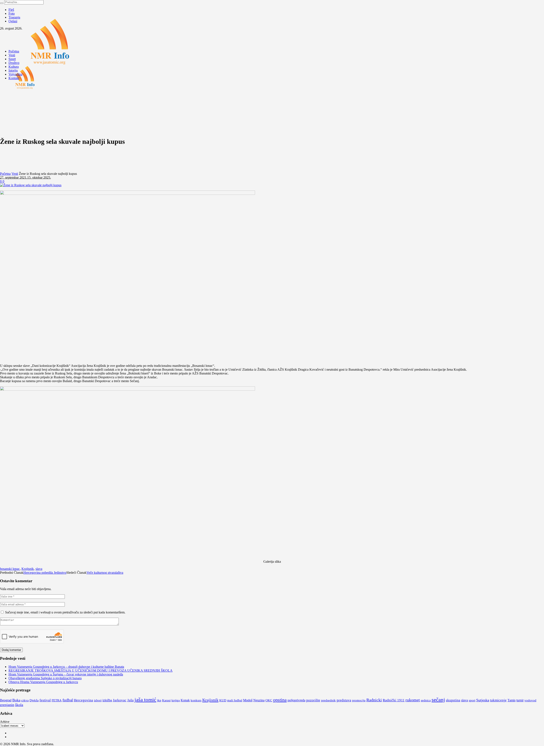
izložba (107, 700)
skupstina (453, 700)
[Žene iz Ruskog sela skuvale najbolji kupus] (30, 185)
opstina (280, 699)
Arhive (4, 721)
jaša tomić (145, 699)
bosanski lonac (10, 569)
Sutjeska (482, 700)
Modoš (247, 700)
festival (45, 700)
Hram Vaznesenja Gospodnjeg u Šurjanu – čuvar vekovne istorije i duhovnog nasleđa (65, 674)
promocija (359, 700)
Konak (185, 700)
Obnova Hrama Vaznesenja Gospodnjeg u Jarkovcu (43, 682)
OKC (268, 700)
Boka (16, 700)
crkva (25, 700)
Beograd (5, 700)
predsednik (328, 700)
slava (38, 569)
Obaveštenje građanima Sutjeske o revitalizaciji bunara (45, 678)
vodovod (530, 700)
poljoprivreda (296, 700)
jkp (159, 700)
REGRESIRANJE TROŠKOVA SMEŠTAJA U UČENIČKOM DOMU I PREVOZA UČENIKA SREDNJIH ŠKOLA (90, 670)
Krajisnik (27, 569)
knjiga (175, 700)
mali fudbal (234, 700)
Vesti (14, 173)
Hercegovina (83, 700)
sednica (426, 700)
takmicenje (498, 700)
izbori (98, 700)
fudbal (67, 700)
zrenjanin (7, 705)
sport (472, 700)
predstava (344, 700)
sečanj (438, 699)
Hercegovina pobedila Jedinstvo (44, 572)
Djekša (34, 700)
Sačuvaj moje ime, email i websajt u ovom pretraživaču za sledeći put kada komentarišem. (65, 612)
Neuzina (259, 700)
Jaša (130, 700)
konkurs (196, 700)
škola (19, 705)
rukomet (412, 700)
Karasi (166, 700)
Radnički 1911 (394, 700)
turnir (520, 700)
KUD (222, 700)
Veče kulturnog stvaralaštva (104, 572)
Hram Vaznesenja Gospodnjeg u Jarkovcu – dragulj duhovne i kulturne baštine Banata (66, 666)
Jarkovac (119, 700)
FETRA (57, 700)
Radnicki (374, 700)
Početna (5, 173)
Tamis (511, 700)
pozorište (313, 700)
